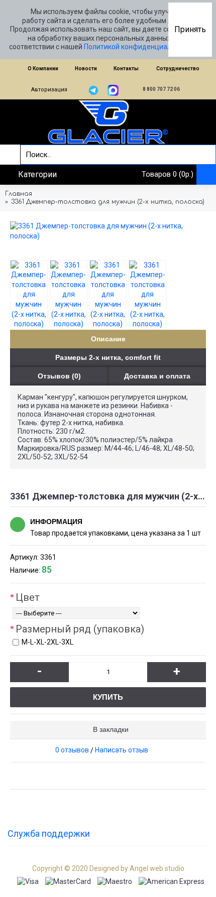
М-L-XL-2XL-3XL (47, 642)
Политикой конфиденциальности (139, 47)
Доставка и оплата (157, 376)
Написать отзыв (121, 750)
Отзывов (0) (59, 376)
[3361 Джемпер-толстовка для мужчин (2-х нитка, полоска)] (108, 231)
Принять (190, 29)
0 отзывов (72, 750)
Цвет (28, 597)
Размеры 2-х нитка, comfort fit (108, 357)
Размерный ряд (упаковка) (80, 629)
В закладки (111, 729)
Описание (108, 339)
